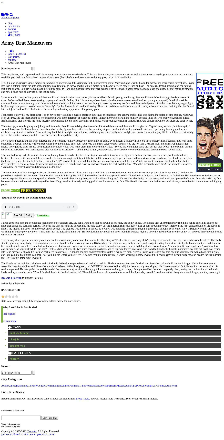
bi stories (17, 434)
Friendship (90, 385)
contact (51, 434)
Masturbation (123, 385)
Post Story (13, 32)
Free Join (18, 215)
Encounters (63, 385)
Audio (4, 385)
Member (15, 34)
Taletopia (32, 431)
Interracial (111, 385)
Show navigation (10, 17)
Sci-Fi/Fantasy (158, 385)
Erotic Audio (82, 398)
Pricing (29, 215)
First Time (80, 385)
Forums (12, 29)
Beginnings (22, 385)
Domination (51, 385)
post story (42, 434)
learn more (43, 215)
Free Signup (9, 313)
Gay (10, 23)
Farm (72, 385)
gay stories (6, 434)
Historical (101, 385)
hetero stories (29, 434)
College (41, 385)
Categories (13, 56)
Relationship (144, 385)
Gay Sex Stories (16, 53)
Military (12, 59)
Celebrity (32, 385)
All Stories (171, 385)
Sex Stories (14, 26)
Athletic (12, 385)
